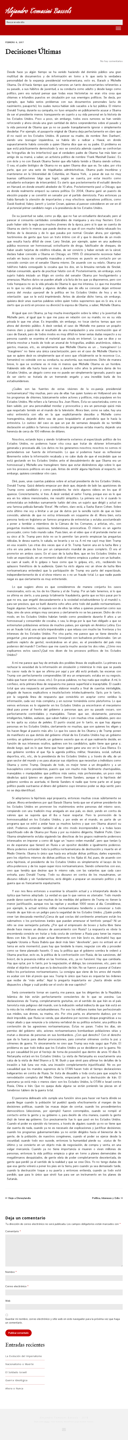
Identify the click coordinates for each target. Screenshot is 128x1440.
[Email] (64, 1430)
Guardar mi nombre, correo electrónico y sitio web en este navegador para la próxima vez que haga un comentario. (62, 1320)
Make (47, 1421)
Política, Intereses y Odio (106, 1198)
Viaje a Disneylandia (19, 1198)
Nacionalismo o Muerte (19, 1364)
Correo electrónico (16, 1286)
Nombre (11, 1272)
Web (7, 1300)
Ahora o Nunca (14, 1388)
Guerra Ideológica (16, 1380)
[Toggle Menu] (118, 28)
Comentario (13, 1231)
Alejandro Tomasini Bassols (38, 11)
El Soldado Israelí (16, 1372)
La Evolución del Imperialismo (23, 1356)
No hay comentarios (111, 61)
